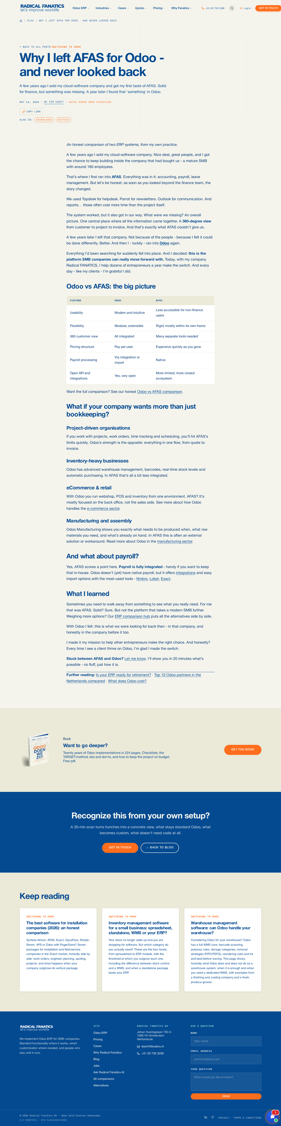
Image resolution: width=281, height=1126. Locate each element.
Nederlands (44, 119)
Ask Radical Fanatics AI (108, 1072)
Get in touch (120, 847)
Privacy (223, 1117)
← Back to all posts (35, 46)
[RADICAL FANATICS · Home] (42, 8)
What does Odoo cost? (127, 681)
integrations (185, 573)
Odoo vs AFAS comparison (159, 392)
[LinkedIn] (205, 1117)
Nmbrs (141, 579)
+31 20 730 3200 (153, 1053)
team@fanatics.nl (153, 1046)
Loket (154, 579)
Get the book (242, 749)
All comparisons (103, 1079)
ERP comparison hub (132, 616)
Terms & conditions (247, 1117)
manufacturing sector (174, 541)
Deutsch (63, 119)
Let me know (135, 659)
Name (194, 1032)
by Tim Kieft (54, 101)
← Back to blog (160, 847)
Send (226, 1096)
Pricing (97, 1039)
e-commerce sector (103, 509)
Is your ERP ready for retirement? (123, 675)
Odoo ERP (100, 1033)
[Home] (21, 21)
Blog (30, 20)
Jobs (96, 1066)
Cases (97, 1046)
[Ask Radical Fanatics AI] (232, 8)
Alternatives (101, 1085)
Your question (201, 1069)
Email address (201, 1050)
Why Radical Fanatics (107, 1052)
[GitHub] (212, 1117)
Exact (165, 579)
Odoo (164, 243)
